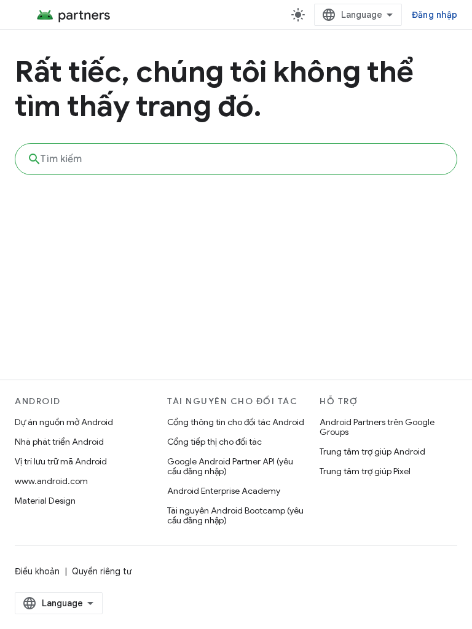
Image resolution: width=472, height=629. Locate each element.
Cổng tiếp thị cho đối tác (214, 441)
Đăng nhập (434, 14)
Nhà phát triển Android (59, 441)
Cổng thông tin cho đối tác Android (235, 422)
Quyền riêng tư (102, 571)
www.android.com (51, 480)
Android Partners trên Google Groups (377, 426)
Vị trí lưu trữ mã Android (61, 461)
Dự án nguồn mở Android (64, 422)
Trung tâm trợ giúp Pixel (365, 471)
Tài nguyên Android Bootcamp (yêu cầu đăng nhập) (235, 515)
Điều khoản (37, 571)
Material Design (45, 500)
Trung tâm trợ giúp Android (372, 451)
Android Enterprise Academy (223, 490)
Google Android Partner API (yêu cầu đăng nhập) (230, 466)
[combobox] (236, 159)
